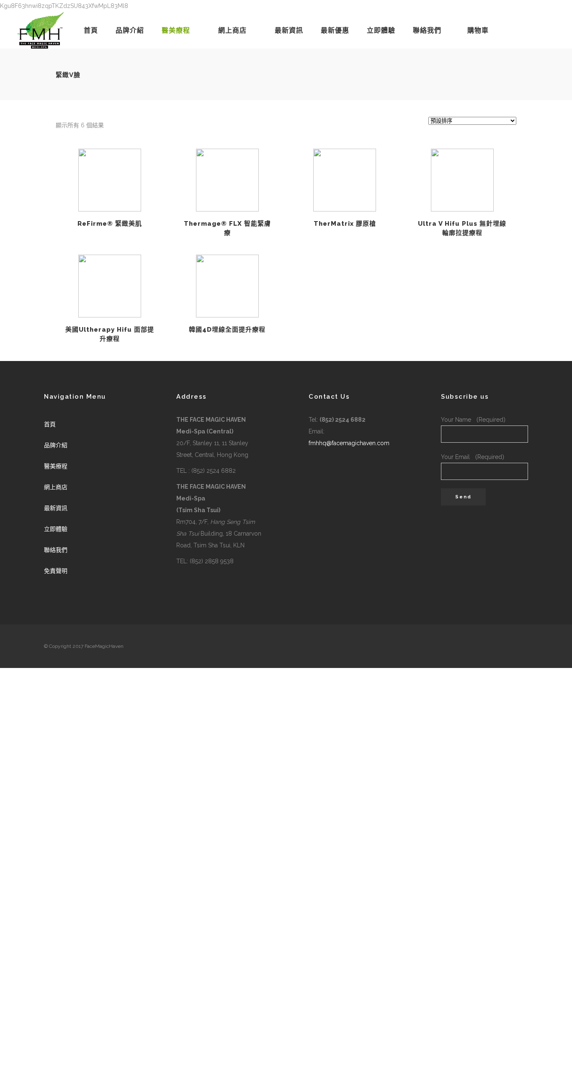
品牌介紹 (55, 445)
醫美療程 (55, 466)
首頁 (50, 424)
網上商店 (55, 487)
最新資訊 (55, 508)
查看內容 (110, 180)
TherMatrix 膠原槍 (345, 223)
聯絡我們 (55, 550)
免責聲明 (55, 570)
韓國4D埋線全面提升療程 (227, 329)
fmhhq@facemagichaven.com (349, 443)
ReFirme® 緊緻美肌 (109, 223)
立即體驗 (55, 529)
